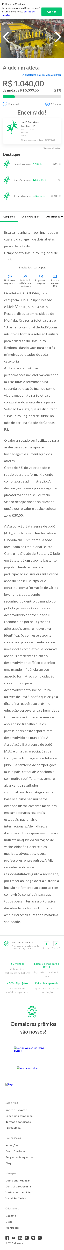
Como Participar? (31, 216)
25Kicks (56, 104)
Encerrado (14, 104)
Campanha (9, 216)
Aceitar (51, 11)
